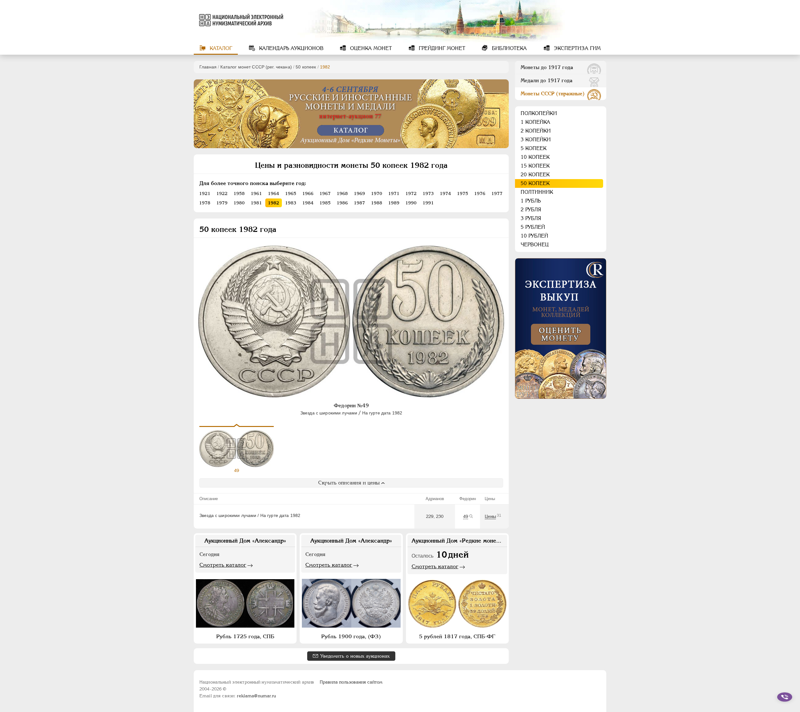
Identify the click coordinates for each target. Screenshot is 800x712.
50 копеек (306, 66)
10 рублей (534, 236)
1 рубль (531, 201)
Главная (208, 66)
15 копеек (535, 166)
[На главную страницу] (240, 20)
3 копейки (536, 140)
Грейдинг (441, 48)
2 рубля (531, 210)
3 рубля (531, 218)
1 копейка (535, 122)
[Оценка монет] (560, 328)
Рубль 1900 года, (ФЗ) (351, 636)
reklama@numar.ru (256, 695)
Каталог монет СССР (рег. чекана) (256, 66)
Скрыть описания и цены (349, 483)
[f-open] (784, 696)
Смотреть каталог (222, 565)
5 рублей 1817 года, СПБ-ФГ (457, 636)
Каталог (220, 48)
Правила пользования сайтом (351, 681)
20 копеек (535, 175)
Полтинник (537, 192)
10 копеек (535, 157)
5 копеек (534, 148)
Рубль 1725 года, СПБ (245, 636)
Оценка (370, 48)
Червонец (535, 245)
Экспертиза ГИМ (576, 48)
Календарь (290, 48)
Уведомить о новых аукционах (355, 656)
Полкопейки (539, 113)
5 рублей (533, 227)
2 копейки (536, 131)
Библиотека (508, 48)
